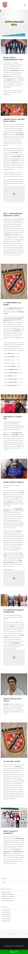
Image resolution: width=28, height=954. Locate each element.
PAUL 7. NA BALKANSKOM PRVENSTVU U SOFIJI (12, 214)
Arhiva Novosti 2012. (6, 912)
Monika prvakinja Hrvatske (7, 900)
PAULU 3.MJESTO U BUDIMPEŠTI (10, 832)
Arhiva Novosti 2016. (6, 921)
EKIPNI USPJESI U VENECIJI (13, 482)
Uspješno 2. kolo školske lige (8, 896)
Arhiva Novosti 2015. (6, 918)
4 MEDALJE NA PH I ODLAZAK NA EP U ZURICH (14, 120)
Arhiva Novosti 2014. (6, 916)
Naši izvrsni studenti (6, 892)
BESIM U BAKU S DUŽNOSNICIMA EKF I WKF (13, 58)
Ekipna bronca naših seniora (8, 894)
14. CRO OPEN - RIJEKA (11, 761)
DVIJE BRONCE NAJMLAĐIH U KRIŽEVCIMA (13, 611)
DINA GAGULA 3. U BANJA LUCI (12, 418)
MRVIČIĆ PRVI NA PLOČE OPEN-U (12, 700)
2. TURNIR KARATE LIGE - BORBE (12, 304)
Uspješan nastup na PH (7, 898)
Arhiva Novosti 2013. (6, 914)
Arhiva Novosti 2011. (6, 910)
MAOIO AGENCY (21, 946)
